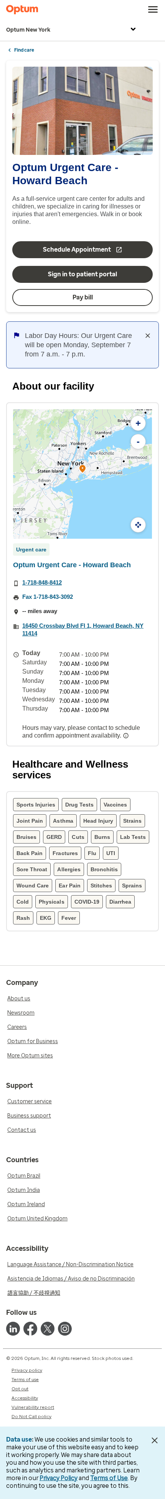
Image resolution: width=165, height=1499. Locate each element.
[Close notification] (147, 335)
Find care (24, 50)
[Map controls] (138, 525)
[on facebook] (30, 1329)
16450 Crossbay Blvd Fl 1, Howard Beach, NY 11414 (83, 629)
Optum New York (28, 30)
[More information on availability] (126, 736)
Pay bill (83, 297)
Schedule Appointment (77, 249)
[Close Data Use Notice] (155, 1440)
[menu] (153, 9)
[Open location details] (82, 469)
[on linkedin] (13, 1329)
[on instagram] (65, 1329)
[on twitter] (47, 1329)
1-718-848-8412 (42, 582)
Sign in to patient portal (82, 274)
